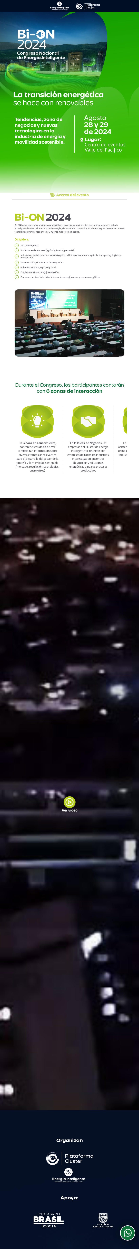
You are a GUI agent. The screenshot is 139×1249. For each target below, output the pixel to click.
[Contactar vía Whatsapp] (127, 1233)
